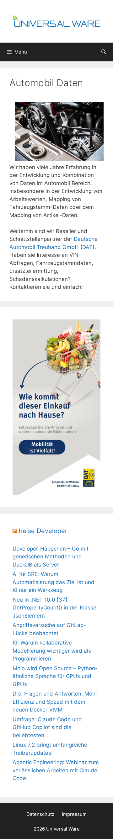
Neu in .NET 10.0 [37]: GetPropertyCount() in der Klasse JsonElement (54, 608)
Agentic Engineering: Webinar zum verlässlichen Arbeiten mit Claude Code (56, 770)
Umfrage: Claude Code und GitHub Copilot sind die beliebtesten (47, 727)
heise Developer (43, 531)
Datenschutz (40, 814)
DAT (87, 247)
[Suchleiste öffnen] (103, 52)
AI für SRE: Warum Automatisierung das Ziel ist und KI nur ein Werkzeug (53, 582)
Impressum (74, 814)
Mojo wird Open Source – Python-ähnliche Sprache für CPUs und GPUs (55, 676)
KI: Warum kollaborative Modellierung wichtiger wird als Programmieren (52, 651)
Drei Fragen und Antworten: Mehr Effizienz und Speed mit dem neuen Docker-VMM (55, 702)
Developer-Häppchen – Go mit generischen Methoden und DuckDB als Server (51, 557)
